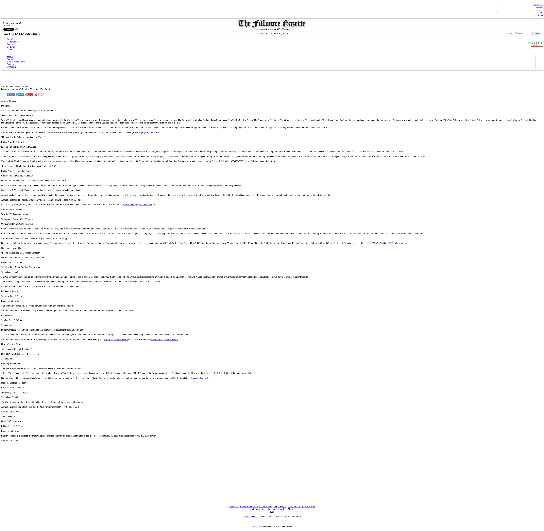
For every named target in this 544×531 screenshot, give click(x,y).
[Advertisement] (53, 78)
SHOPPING (537, 45)
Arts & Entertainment (16, 61)
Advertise (539, 7)
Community (12, 42)
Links (9, 49)
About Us (292, 509)
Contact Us (234, 506)
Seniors (10, 64)
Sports (10, 59)
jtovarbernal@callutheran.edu (164, 339)
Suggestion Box (279, 509)
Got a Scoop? (254, 509)
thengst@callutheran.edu (148, 132)
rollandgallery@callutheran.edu (138, 204)
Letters (10, 44)
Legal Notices (280, 506)
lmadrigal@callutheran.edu (116, 339)
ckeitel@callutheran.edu (198, 378)
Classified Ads (265, 506)
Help (272, 511)
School (10, 56)
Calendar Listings (296, 506)
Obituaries (11, 67)
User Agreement (251, 516)
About (540, 12)
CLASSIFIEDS (535, 43)
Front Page (12, 39)
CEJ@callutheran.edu (397, 243)
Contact (540, 15)
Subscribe (539, 10)
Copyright (255, 526)
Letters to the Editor (249, 506)
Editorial (11, 47)
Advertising (310, 506)
